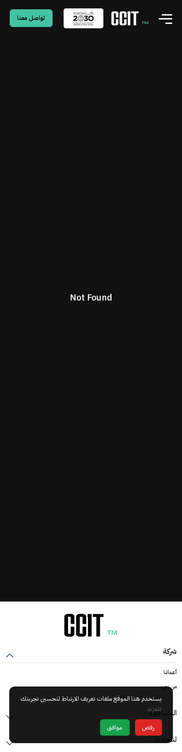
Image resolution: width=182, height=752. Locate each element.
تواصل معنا (31, 18)
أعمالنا (170, 672)
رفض (148, 727)
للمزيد (154, 708)
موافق (114, 727)
